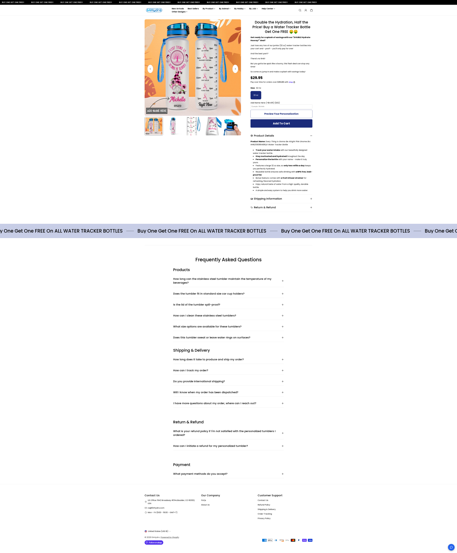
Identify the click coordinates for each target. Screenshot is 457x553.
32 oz (255, 95)
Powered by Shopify (170, 537)
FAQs (203, 500)
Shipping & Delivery (267, 509)
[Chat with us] (451, 547)
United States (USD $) (158, 531)
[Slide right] (235, 69)
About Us (205, 504)
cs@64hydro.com (156, 508)
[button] (281, 102)
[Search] (300, 10)
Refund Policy (264, 504)
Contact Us (263, 500)
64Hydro (156, 537)
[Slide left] (150, 69)
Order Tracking (265, 513)
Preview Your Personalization (281, 113)
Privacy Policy (264, 518)
